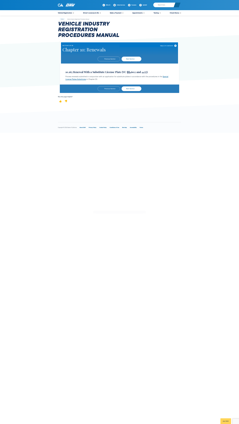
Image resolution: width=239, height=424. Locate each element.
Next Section (130, 59)
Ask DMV (226, 421)
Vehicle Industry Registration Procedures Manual (78, 19)
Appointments (137, 13)
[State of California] (60, 5)
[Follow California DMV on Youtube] (166, 128)
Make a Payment (116, 13)
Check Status (174, 13)
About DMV (83, 127)
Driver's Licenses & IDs (91, 13)
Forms (141, 127)
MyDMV (145, 5)
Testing (156, 13)
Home (62, 19)
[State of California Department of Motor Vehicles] (70, 5)
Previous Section (109, 59)
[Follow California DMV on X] (159, 128)
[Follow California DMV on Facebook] (152, 128)
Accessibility (133, 127)
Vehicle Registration (65, 13)
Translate (133, 5)
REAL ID (108, 5)
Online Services (121, 5)
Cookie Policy (103, 127)
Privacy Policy (92, 127)
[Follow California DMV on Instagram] (172, 128)
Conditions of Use (114, 127)
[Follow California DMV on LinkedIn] (179, 128)
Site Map (124, 127)
